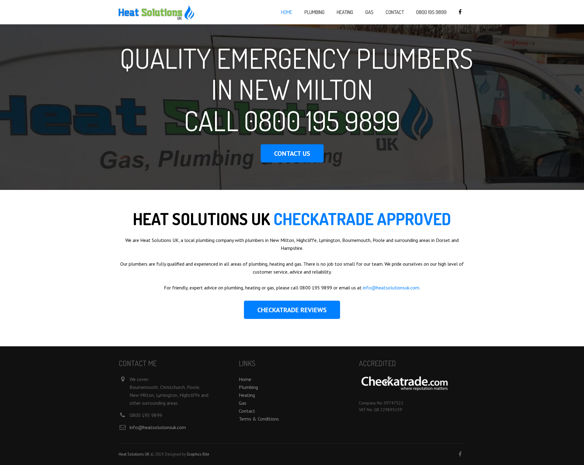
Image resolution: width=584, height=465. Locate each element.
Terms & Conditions (259, 419)
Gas (242, 403)
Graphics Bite (198, 454)
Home (245, 379)
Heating (247, 395)
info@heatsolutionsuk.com (391, 288)
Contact (247, 411)
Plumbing (248, 387)
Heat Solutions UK (134, 454)
